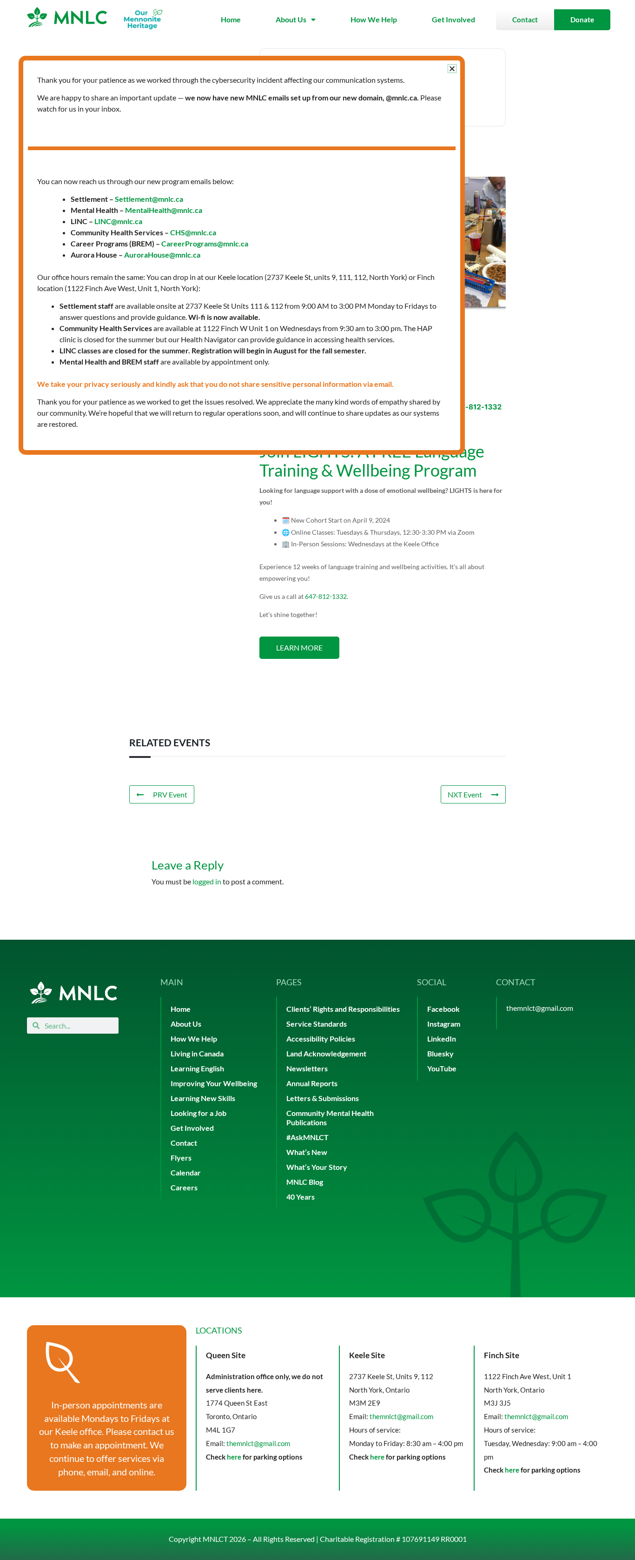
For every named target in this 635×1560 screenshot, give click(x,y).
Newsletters (307, 1068)
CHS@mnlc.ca (193, 232)
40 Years (300, 1196)
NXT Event (465, 794)
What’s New (306, 1152)
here (234, 1457)
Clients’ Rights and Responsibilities (343, 1008)
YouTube (441, 1068)
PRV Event (170, 794)
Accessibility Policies (320, 1038)
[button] (452, 68)
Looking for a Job (198, 1113)
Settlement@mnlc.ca (149, 198)
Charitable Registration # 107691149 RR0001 (393, 1538)
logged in (206, 881)
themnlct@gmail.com (539, 1007)
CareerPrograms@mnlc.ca (204, 243)
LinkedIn (441, 1038)
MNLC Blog (304, 1181)
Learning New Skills (203, 1098)
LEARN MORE (299, 647)
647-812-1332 (326, 596)
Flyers (181, 1157)
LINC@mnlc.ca (118, 221)
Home (231, 19)
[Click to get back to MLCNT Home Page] (73, 992)
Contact (184, 1142)
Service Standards (316, 1023)
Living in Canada (197, 1053)
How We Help (374, 19)
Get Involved (453, 19)
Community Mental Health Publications (330, 1118)
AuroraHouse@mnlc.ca (162, 254)
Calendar (186, 1172)
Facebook (443, 1008)
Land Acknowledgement (326, 1053)
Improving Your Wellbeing (214, 1083)
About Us (291, 19)
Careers (184, 1187)
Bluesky (440, 1053)
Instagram (443, 1023)
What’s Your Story (316, 1166)
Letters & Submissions (322, 1098)
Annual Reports (311, 1083)
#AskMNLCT (307, 1137)
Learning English (197, 1068)
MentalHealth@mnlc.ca (163, 210)
